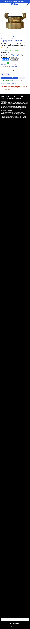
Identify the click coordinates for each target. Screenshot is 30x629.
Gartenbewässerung (22, 38)
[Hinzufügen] (8, 74)
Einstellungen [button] (15, 627)
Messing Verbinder (18, 40)
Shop (5, 38)
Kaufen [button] (22, 77)
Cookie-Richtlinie (5, 120)
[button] (11, 65)
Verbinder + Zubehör (7, 40)
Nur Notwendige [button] (15, 623)
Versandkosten (14, 66)
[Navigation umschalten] (2, 4)
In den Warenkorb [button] (10, 77)
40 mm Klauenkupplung (8, 41)
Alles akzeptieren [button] (15, 620)
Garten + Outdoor (12, 38)
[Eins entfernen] (2, 74)
